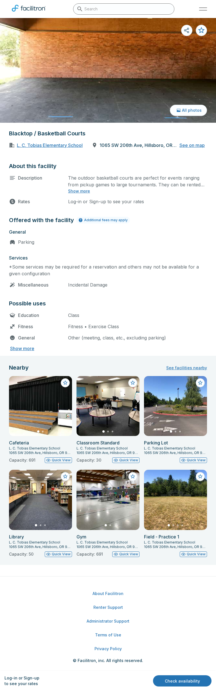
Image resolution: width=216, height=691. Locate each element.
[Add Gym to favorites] (132, 476)
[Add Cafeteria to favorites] (65, 382)
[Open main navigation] (203, 9)
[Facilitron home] (28, 12)
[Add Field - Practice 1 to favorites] (200, 476)
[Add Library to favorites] (65, 476)
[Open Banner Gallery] (108, 70)
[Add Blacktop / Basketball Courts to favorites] (201, 30)
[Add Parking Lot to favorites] (200, 382)
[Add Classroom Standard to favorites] (132, 382)
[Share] (186, 30)
